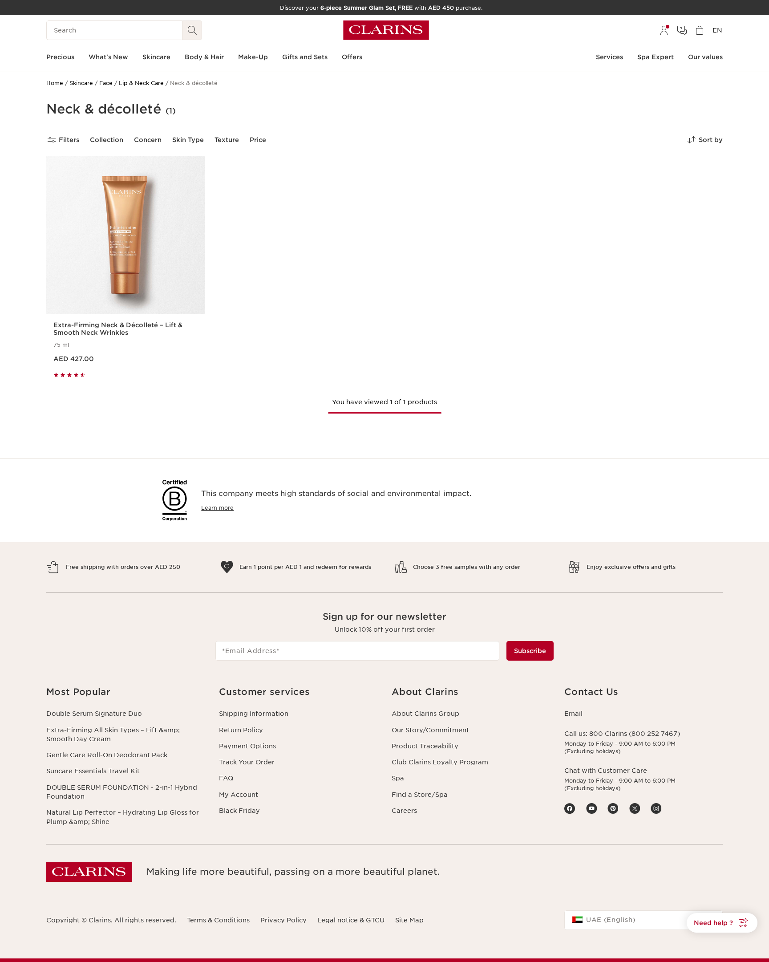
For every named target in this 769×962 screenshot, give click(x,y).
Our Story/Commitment (430, 730)
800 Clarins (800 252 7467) (634, 733)
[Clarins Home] (386, 30)
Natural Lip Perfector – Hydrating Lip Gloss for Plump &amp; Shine (122, 817)
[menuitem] (664, 30)
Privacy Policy (283, 920)
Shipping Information (253, 713)
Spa (398, 778)
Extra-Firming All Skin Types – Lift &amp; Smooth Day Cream (113, 735)
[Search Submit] (192, 30)
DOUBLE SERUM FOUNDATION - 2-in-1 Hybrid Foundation (121, 792)
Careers (404, 810)
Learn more (217, 507)
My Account (238, 794)
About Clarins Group (425, 713)
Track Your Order (247, 762)
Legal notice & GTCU (350, 920)
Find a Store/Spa (420, 794)
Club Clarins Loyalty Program (440, 762)
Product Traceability (425, 746)
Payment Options (247, 746)
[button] (722, 923)
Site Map (409, 920)
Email (573, 713)
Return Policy (241, 730)
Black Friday (239, 810)
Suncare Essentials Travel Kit (93, 771)
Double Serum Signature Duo (94, 713)
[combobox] (643, 920)
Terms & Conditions (218, 920)
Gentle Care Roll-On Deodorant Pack (106, 755)
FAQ (226, 778)
